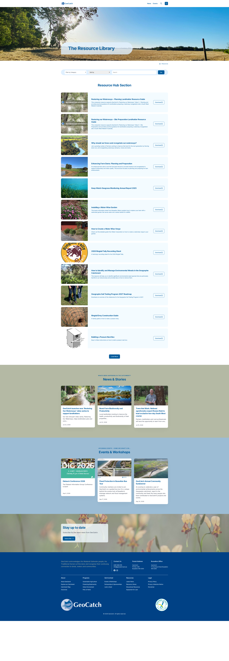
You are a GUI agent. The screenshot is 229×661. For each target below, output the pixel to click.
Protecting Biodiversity (89, 584)
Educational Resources (133, 587)
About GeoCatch (66, 581)
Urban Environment (88, 587)
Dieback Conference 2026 (74, 481)
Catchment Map (65, 587)
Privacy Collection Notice (155, 584)
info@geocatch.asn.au (120, 567)
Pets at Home (87, 589)
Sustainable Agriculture (90, 581)
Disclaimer (151, 587)
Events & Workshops (110, 581)
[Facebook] (114, 570)
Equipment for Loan (132, 589)
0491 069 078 (118, 565)
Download (158, 102)
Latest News (130, 581)
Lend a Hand (108, 587)
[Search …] (161, 3)
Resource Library (131, 584)
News (149, 3)
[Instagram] (117, 570)
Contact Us (117, 561)
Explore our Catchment (68, 584)
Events (155, 3)
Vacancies (64, 589)
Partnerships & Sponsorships (113, 584)
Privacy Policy (152, 581)
